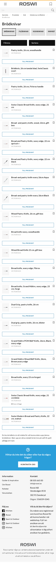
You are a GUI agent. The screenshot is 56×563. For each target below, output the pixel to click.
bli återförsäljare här (38, 526)
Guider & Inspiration (10, 480)
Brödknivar (9, 31)
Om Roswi (6, 484)
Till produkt (28, 61)
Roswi (8, 515)
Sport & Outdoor (12, 519)
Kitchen (9, 511)
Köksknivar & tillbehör (37, 15)
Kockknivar (38, 31)
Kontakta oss (28, 464)
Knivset (51, 31)
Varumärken (7, 493)
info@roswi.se (36, 483)
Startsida (5, 15)
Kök (24, 15)
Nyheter (5, 489)
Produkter (15, 15)
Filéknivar (23, 31)
